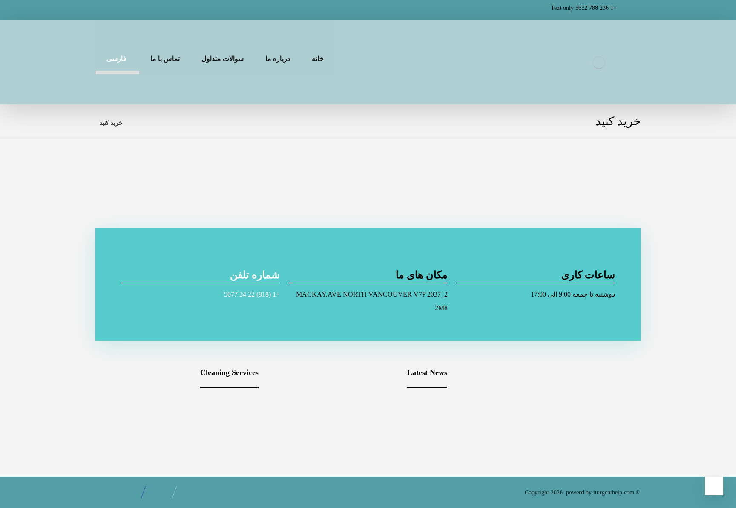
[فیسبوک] (173, 10)
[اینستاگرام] (131, 10)
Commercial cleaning (219, 417)
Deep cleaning (146, 417)
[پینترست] (110, 10)
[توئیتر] (152, 10)
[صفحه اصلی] (140, 123)
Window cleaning (224, 403)
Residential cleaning (139, 403)
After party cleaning (221, 430)
